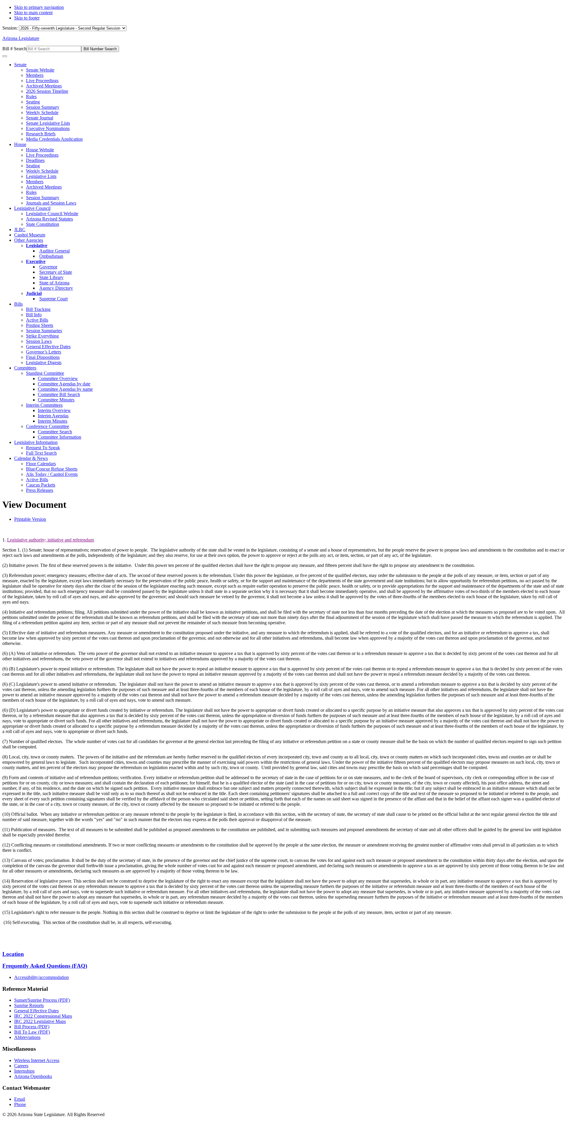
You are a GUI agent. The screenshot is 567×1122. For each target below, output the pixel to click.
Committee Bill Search (59, 394)
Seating (33, 101)
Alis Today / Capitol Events (52, 474)
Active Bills (37, 319)
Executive (35, 261)
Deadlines (35, 160)
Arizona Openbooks (33, 1076)
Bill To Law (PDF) (32, 1032)
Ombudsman (51, 256)
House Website (40, 149)
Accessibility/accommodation (41, 977)
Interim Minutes (52, 421)
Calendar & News (31, 458)
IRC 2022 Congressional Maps (43, 1016)
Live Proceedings (42, 80)
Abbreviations (27, 1037)
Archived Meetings (44, 85)
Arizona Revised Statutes (49, 218)
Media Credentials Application (54, 139)
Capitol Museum (29, 234)
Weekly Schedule (42, 112)
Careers (21, 1065)
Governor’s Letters (43, 351)
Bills (18, 304)
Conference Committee (47, 426)
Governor (48, 266)
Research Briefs (41, 133)
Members (34, 75)
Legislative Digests (43, 362)
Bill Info (34, 314)
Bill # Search (14, 48)
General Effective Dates (48, 346)
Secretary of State (55, 272)
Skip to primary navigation (39, 7)
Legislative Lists (41, 176)
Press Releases (39, 490)
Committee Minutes (56, 399)
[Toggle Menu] (4, 56)
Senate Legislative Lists (48, 123)
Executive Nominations (48, 128)
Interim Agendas (53, 415)
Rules (31, 96)
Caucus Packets (40, 484)
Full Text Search (41, 452)
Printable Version (30, 519)
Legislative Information (36, 442)
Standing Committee (45, 373)
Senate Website (40, 69)
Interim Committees (44, 405)
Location (13, 954)
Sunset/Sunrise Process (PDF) (42, 1000)
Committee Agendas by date (64, 383)
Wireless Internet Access (36, 1060)
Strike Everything (42, 335)
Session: (10, 27)
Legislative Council (32, 208)
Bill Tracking (38, 309)
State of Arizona (54, 282)
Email (19, 1099)
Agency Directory (56, 288)
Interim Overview (54, 410)
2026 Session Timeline (47, 91)
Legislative (36, 245)
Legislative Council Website (52, 213)
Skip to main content (33, 12)
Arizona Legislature (20, 38)
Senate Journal (39, 117)
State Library (51, 277)
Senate (20, 64)
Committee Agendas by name (65, 389)
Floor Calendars (41, 463)
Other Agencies (28, 240)
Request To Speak (43, 447)
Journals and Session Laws (51, 202)
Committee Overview (58, 378)
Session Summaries (44, 330)
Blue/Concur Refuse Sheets (51, 468)
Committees (25, 367)
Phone (20, 1104)
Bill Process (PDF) (31, 1026)
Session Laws (39, 341)
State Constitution (42, 224)
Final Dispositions (43, 357)
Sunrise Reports (29, 1005)
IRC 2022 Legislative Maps (40, 1021)
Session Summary (42, 107)
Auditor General (54, 250)
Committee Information (59, 437)
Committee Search (55, 431)
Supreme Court (53, 298)
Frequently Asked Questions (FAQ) (44, 966)
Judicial (34, 293)
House (20, 144)
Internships (24, 1071)
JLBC (19, 229)
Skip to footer (27, 17)
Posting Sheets (39, 325)
